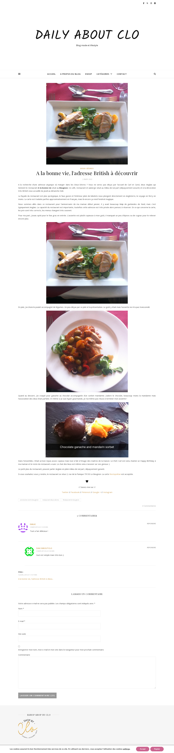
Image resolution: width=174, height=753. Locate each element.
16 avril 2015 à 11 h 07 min (27, 575)
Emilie (33, 524)
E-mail (21, 621)
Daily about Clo (87, 36)
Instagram (107, 492)
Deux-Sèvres (87, 168)
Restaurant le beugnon (71, 500)
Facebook (75, 492)
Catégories (103, 74)
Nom (21, 608)
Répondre (151, 523)
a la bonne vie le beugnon (29, 500)
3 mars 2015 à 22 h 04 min (45, 551)
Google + (97, 492)
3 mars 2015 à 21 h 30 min (39, 527)
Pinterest (86, 492)
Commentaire (24, 654)
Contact (122, 74)
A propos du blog (70, 74)
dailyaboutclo (44, 548)
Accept (142, 749)
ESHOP (88, 74)
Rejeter (157, 749)
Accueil (51, 74)
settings (126, 749)
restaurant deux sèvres (50, 500)
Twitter (65, 492)
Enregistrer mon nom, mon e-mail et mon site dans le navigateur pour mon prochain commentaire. (61, 649)
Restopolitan (115, 474)
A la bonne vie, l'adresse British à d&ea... (35, 579)
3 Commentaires (149, 506)
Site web (22, 634)
